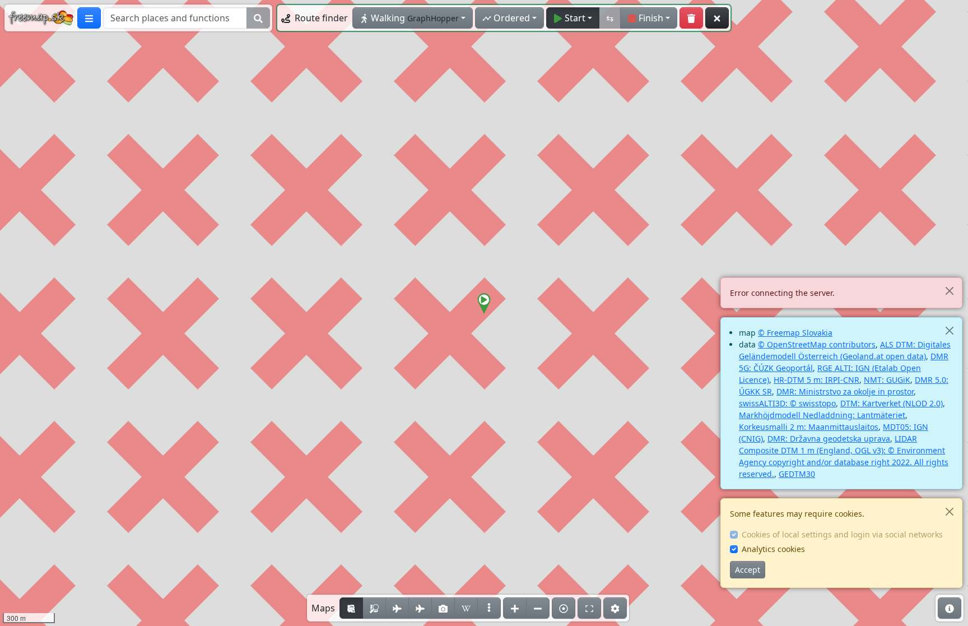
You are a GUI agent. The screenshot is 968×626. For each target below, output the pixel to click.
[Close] (949, 290)
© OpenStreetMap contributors (817, 344)
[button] (484, 304)
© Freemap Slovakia (795, 332)
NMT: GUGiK (887, 379)
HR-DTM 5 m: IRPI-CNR (816, 379)
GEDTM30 (797, 474)
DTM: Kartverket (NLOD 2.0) (891, 403)
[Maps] (489, 608)
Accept (747, 569)
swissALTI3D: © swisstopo (787, 403)
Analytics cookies (773, 549)
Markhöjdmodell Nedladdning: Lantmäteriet (822, 415)
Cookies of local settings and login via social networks (842, 534)
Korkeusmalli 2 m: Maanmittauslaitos (808, 426)
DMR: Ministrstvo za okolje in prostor (845, 391)
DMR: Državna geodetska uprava (828, 438)
